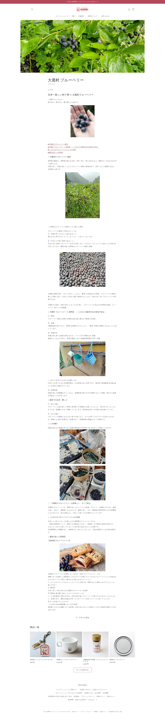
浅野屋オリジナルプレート (117, 659)
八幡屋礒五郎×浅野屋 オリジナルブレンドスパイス (95, 660)
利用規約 (76, 696)
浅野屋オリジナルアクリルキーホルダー (41, 659)
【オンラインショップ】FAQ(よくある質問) (68, 693)
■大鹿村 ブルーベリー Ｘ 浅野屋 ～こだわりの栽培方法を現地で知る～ (73, 147)
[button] (32, 9)
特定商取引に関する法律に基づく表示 (60, 696)
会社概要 (105, 693)
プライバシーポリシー (88, 696)
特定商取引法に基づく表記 (115, 711)
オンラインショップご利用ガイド (67, 689)
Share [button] (51, 89)
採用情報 (70, 700)
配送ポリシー (101, 696)
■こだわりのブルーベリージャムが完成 (62, 150)
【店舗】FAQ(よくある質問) (92, 693)
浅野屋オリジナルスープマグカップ (66, 659)
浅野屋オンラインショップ (53, 711)
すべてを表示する (82, 670)
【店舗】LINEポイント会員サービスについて (93, 689)
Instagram (91, 700)
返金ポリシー (111, 696)
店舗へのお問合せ (80, 700)
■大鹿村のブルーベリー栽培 (58, 144)
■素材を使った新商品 (55, 152)
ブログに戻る (84, 617)
